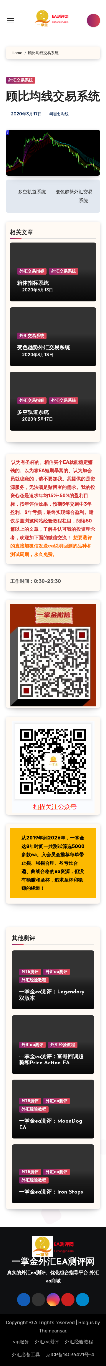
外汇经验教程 (33, 979)
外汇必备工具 (26, 1354)
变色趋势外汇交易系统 (43, 348)
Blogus (86, 1322)
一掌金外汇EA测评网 (53, 1262)
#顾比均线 (59, 114)
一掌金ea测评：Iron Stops (51, 1192)
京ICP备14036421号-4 (70, 1354)
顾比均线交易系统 (53, 97)
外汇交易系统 (20, 80)
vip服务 (21, 1342)
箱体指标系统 (33, 283)
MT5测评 (30, 971)
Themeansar (52, 1331)
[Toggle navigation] (10, 20)
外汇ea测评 (56, 971)
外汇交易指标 (31, 271)
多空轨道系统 (33, 412)
